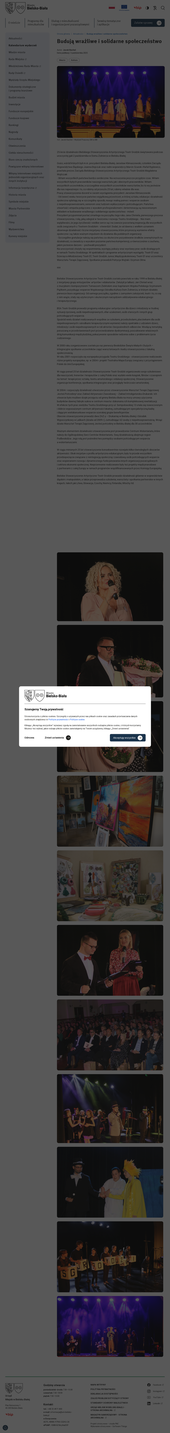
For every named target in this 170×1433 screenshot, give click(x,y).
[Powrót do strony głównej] (85, 696)
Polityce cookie (77, 719)
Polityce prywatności (58, 719)
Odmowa (29, 737)
